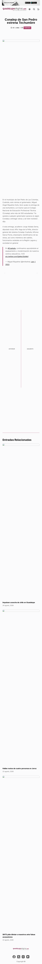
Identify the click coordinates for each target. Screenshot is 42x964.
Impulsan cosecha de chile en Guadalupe (19, 602)
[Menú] (38, 9)
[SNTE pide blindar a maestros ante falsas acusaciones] (21, 853)
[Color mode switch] (30, 9)
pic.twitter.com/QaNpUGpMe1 (16, 256)
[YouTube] (27, 956)
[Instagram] (23, 956)
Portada (27, 27)
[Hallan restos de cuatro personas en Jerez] (21, 687)
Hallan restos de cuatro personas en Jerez (19, 768)
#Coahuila (12, 248)
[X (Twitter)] (18, 956)
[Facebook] (14, 956)
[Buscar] (34, 9)
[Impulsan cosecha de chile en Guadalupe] (21, 521)
